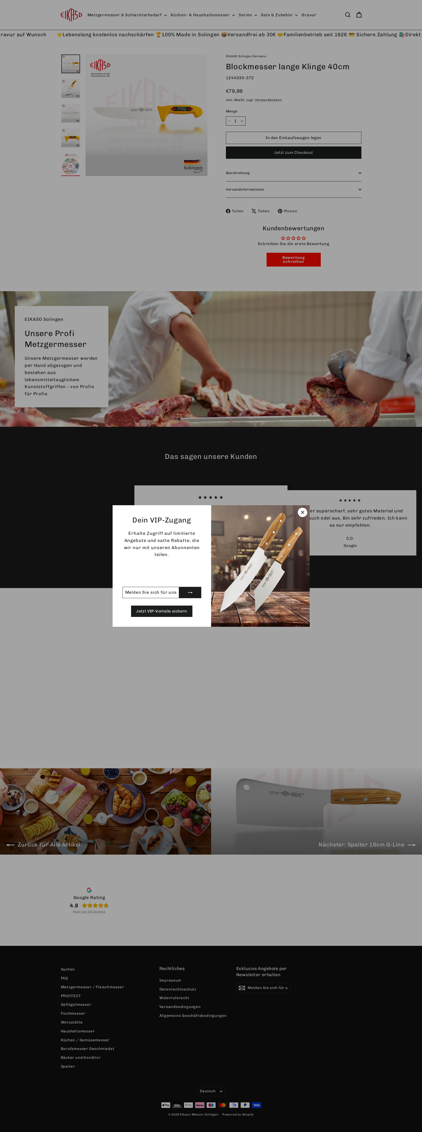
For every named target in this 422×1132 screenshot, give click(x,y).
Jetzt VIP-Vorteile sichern (161, 611)
